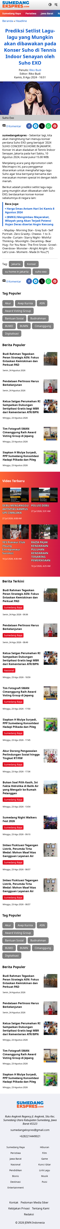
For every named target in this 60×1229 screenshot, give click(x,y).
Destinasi (15, 1181)
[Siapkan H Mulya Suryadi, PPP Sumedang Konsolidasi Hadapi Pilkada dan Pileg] (50, 457)
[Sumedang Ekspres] (15, 5)
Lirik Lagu (44, 1170)
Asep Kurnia (25, 303)
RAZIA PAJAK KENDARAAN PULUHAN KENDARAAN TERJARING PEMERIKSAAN (40, 551)
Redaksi (29, 1214)
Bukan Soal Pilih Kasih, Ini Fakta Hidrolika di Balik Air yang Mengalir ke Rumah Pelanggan (20, 788)
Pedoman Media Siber (34, 1202)
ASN (42, 303)
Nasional (9, 670)
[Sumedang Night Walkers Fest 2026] (50, 822)
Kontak (13, 1202)
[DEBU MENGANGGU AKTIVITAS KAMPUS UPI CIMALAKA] (15, 495)
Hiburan (44, 1147)
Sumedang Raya (11, 13)
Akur (8, 303)
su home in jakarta (16, 271)
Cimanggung (43, 326)
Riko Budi (35, 70)
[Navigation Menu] (56, 5)
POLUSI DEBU (40, 505)
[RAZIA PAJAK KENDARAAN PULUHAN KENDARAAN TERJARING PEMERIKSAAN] (44, 531)
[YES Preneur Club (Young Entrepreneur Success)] (15, 531)
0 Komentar (13, 126)
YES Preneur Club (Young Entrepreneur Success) (13, 547)
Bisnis (15, 1176)
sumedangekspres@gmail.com (30, 1130)
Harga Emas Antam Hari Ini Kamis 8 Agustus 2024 (29, 210)
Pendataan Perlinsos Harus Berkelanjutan (21, 383)
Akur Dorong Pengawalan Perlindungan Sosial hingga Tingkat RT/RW (21, 754)
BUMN (24, 326)
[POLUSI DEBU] (44, 495)
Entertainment (16, 1187)
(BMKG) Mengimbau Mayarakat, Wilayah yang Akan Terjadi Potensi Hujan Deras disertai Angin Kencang (29, 220)
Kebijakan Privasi (19, 1208)
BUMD (9, 326)
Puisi (44, 1181)
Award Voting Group (18, 311)
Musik (44, 1176)
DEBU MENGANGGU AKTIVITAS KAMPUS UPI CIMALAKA (15, 509)
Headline (21, 21)
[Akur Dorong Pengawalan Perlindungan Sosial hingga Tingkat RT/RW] (50, 756)
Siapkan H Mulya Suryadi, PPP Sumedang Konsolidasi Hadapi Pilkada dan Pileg (21, 456)
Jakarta (16, 264)
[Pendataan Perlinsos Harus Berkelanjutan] (50, 386)
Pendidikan (15, 1170)
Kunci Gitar (44, 1164)
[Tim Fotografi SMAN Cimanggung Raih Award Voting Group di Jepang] (50, 433)
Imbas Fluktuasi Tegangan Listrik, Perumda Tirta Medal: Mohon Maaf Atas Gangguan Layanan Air (20, 850)
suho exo (41, 271)
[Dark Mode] (50, 5)
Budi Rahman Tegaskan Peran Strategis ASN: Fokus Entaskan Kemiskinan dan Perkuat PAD (21, 359)
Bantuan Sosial (14, 318)
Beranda (7, 21)
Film (44, 1153)
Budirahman (38, 318)
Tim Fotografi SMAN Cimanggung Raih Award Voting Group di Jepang (19, 432)
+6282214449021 (30, 1136)
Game (44, 1158)
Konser (31, 264)
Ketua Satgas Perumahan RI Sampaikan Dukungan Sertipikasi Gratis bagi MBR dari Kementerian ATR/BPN (21, 407)
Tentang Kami (40, 1208)
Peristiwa (31, 13)
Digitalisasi (12, 333)
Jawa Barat (47, 13)
